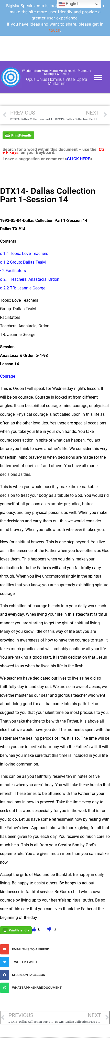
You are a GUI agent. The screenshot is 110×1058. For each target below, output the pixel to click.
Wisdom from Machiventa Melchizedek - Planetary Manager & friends (56, 72)
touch (54, 30)
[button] (98, 77)
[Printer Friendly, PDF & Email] (18, 135)
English (72, 4)
